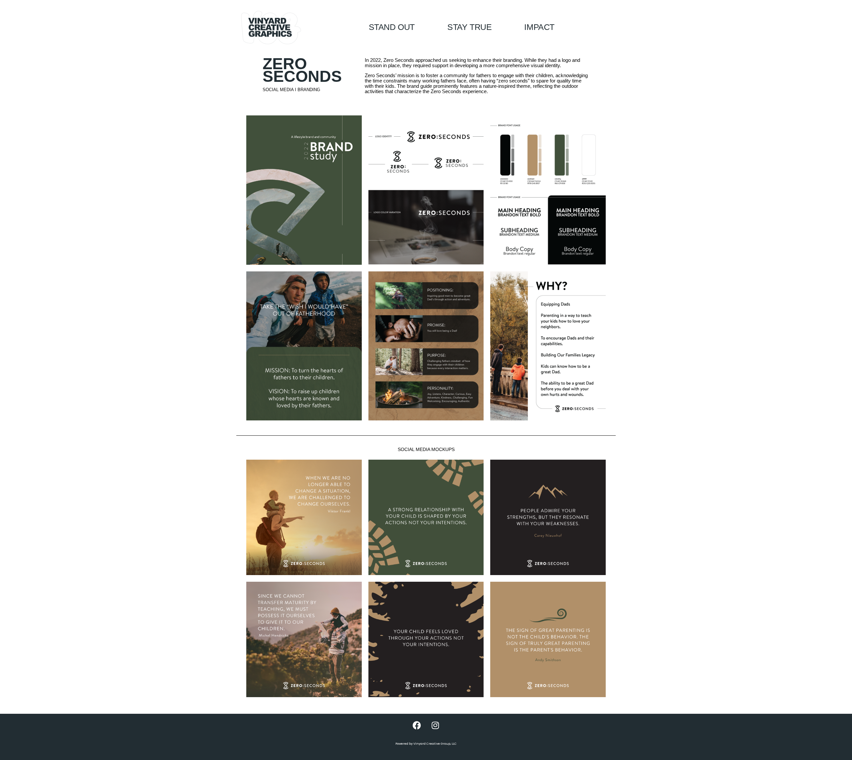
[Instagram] (435, 725)
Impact (539, 27)
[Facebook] (417, 725)
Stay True (469, 27)
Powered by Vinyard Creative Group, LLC (426, 744)
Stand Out (392, 27)
